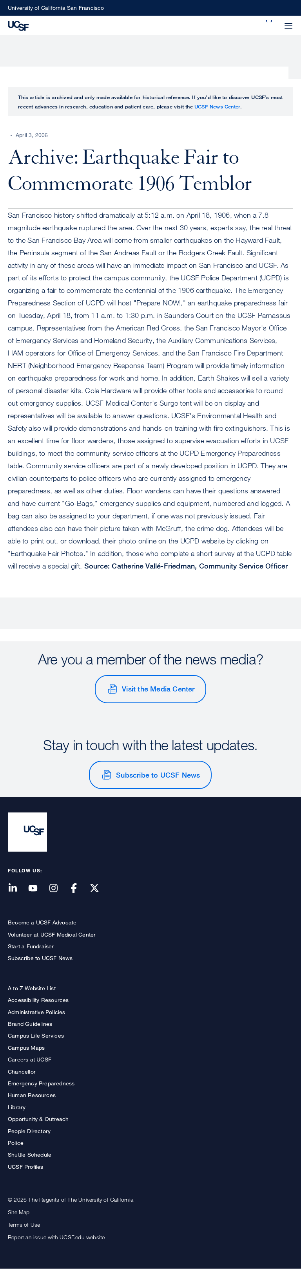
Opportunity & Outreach (38, 1119)
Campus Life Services (36, 1035)
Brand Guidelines (30, 1023)
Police (16, 1142)
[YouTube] (37, 888)
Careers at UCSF (29, 1059)
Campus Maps (26, 1047)
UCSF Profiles (26, 1166)
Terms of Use (24, 1224)
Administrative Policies (36, 1012)
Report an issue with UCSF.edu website (56, 1237)
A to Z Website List (32, 988)
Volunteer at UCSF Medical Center (52, 934)
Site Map (19, 1212)
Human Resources (32, 1095)
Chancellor (22, 1071)
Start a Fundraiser (31, 946)
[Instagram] (58, 888)
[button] (269, 21)
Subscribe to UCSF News (158, 775)
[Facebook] (78, 888)
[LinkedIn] (17, 888)
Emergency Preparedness (41, 1083)
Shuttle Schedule (29, 1154)
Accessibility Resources (38, 999)
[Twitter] (99, 888)
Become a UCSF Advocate (42, 922)
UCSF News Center (217, 106)
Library (16, 1107)
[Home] (18, 25)
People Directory (29, 1131)
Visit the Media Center (158, 688)
